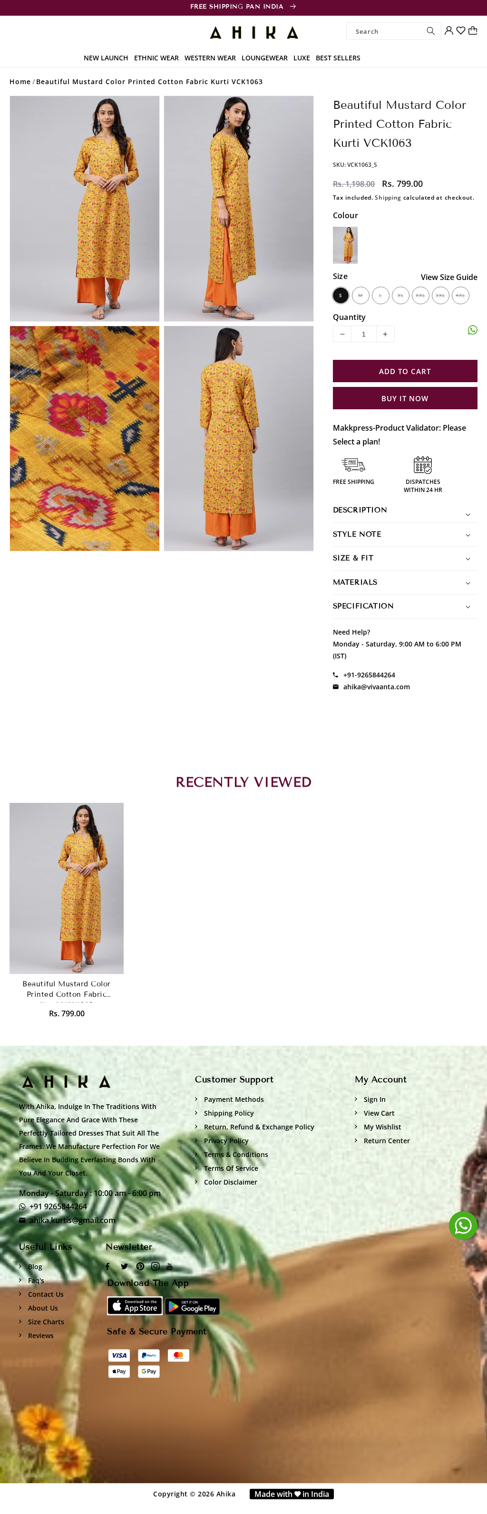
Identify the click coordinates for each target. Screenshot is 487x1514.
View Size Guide (449, 277)
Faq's (35, 1280)
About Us (42, 1307)
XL (401, 295)
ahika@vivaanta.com (376, 686)
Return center (386, 1140)
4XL (460, 295)
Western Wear (210, 57)
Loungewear (265, 57)
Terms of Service (230, 1168)
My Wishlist (381, 1126)
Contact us (45, 1294)
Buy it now (405, 398)
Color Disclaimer (229, 1181)
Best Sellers (338, 57)
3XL (440, 295)
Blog (34, 1266)
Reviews (40, 1335)
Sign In (374, 1099)
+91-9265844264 (369, 674)
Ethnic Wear (156, 57)
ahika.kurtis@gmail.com (72, 1220)
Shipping (388, 197)
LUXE (301, 57)
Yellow (345, 245)
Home (20, 81)
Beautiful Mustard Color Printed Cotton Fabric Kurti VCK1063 (149, 81)
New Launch (106, 57)
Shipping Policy (228, 1113)
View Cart (378, 1113)
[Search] (430, 31)
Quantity (349, 317)
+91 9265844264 (58, 1206)
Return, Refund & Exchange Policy (258, 1126)
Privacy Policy (225, 1140)
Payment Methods (233, 1099)
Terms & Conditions (235, 1154)
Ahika (226, 1493)
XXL (420, 295)
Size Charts (45, 1321)
